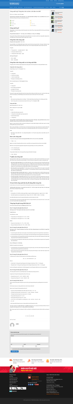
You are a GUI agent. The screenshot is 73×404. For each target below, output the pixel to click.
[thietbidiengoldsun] (14, 4)
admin (22, 14)
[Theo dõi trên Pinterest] (61, 3)
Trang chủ (11, 7)
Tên (11, 344)
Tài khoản (51, 0)
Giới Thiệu (15, 7)
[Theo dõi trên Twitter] (32, 384)
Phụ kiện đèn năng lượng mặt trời (38, 7)
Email (25, 344)
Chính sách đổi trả (12, 382)
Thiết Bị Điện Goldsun (35, 400)
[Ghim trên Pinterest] (31, 316)
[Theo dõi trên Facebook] (56, 3)
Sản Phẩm (55, 0)
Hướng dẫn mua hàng (13, 377)
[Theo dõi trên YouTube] (38, 384)
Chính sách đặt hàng (13, 379)
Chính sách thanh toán (13, 381)
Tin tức (51, 7)
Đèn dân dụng (20, 7)
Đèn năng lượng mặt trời (28, 7)
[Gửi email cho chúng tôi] (60, 3)
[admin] (12, 324)
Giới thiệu (11, 376)
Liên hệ (10, 384)
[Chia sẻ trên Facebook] (26, 316)
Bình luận (12, 335)
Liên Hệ (54, 7)
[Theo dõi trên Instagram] (57, 3)
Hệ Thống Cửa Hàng (61, 0)
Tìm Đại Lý (47, 7)
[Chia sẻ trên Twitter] (28, 316)
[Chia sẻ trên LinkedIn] (33, 316)
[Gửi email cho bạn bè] (29, 316)
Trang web (38, 344)
